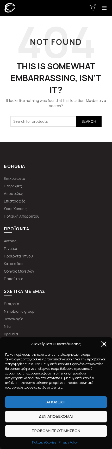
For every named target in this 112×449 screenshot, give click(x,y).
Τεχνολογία (13, 318)
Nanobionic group (19, 311)
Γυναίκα (10, 248)
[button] (104, 344)
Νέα (7, 326)
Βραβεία (11, 333)
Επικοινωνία (14, 178)
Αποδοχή (55, 402)
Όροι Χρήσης (15, 208)
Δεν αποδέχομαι (56, 416)
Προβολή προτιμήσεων (56, 430)
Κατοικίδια (13, 263)
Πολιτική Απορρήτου (21, 216)
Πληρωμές (13, 185)
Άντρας (10, 240)
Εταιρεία (11, 303)
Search (89, 121)
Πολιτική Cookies (44, 442)
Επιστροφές (14, 201)
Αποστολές (13, 193)
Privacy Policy (68, 442)
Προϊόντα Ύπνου (18, 256)
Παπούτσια (13, 278)
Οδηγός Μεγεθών (19, 271)
